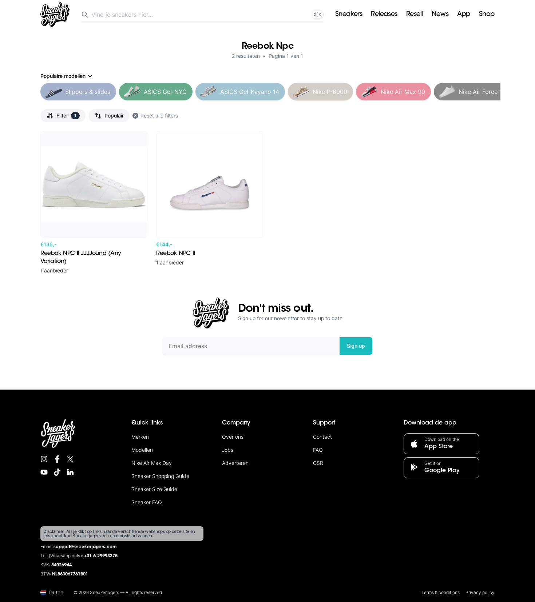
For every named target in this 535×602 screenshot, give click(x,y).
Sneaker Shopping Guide (160, 476)
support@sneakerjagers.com (85, 547)
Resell (414, 14)
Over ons (232, 437)
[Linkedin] (70, 472)
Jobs (227, 450)
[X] (70, 459)
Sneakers (348, 14)
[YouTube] (44, 472)
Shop (487, 14)
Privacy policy (480, 592)
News (440, 14)
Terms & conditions (440, 592)
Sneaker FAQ (146, 502)
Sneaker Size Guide (154, 489)
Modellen (142, 450)
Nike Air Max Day (151, 463)
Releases (384, 14)
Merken (140, 437)
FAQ (318, 450)
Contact (322, 437)
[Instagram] (44, 459)
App (463, 14)
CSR (318, 463)
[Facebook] (57, 459)
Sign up (356, 346)
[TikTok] (57, 472)
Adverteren (235, 463)
